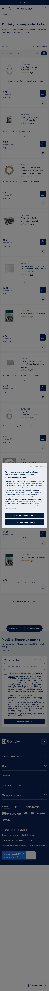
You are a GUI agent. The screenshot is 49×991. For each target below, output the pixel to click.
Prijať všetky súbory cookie (24, 522)
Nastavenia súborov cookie (24, 515)
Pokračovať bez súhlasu (37, 466)
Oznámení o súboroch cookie (15, 506)
